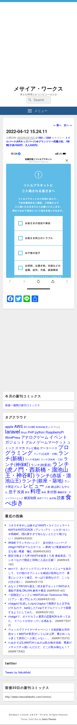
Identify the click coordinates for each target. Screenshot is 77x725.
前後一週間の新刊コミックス (22, 405)
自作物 (52, 498)
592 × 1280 (44, 137)
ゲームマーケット (51, 442)
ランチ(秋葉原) (41, 465)
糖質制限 (30, 498)
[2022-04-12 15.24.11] (38, 289)
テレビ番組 (32, 448)
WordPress (12, 437)
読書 (61, 497)
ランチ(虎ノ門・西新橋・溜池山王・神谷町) (37, 469)
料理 (35, 491)
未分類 (52, 491)
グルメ (30, 442)
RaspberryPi (55, 432)
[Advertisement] (38, 40)
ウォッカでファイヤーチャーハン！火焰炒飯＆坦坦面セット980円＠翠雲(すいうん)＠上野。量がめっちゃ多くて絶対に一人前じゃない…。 (39, 633)
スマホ (20, 447)
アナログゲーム (34, 437)
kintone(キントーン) (48, 427)
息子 (12, 491)
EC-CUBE (29, 427)
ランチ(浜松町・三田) (52, 459)
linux (24, 432)
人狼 (47, 486)
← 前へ (57, 125)
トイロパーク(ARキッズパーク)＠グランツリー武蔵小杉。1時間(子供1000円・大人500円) (38, 141)
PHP (31, 432)
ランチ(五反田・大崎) (45, 454)
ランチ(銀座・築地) (42, 480)
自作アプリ (42, 498)
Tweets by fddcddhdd (17, 672)
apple (9, 426)
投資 (20, 491)
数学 (27, 492)
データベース (48, 448)
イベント (58, 437)
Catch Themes (49, 719)
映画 (43, 492)
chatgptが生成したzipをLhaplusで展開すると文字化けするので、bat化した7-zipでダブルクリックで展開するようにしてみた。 (39, 607)
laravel (12, 431)
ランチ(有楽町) (32, 459)
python (40, 432)
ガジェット (15, 442)
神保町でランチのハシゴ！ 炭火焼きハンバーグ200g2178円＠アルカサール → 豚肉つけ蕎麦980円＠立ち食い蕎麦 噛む (39, 547)
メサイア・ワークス (38, 88)
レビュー (33, 485)
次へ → (68, 125)
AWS (18, 426)
